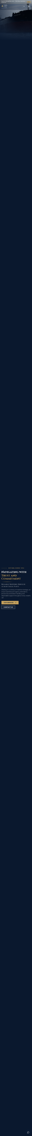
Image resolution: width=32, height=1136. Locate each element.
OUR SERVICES (9, 602)
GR (24, 6)
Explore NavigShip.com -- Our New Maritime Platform (15, 2)
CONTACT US (8, 607)
